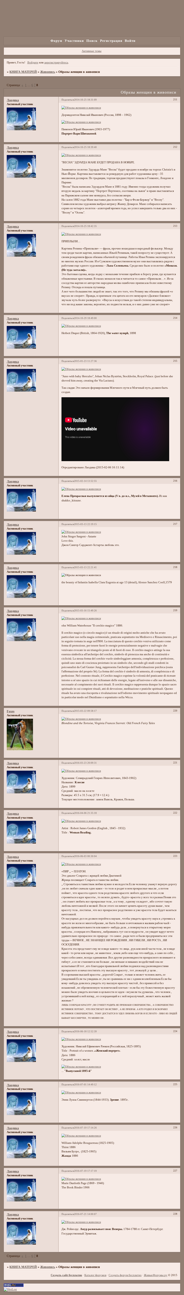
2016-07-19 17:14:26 (85, 1127)
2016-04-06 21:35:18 (85, 813)
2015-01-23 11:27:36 (85, 361)
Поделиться (67, 99)
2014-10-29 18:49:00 (85, 318)
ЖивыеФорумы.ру (155, 1275)
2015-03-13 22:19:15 (85, 524)
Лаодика (13, 100)
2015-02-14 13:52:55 (85, 481)
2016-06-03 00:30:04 (85, 856)
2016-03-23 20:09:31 (85, 762)
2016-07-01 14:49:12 (85, 1084)
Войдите (32, 62)
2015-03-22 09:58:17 (85, 710)
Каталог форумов (95, 1275)
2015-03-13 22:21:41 (85, 567)
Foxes (10, 711)
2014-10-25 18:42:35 (85, 226)
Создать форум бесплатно (125, 1275)
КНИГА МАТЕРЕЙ (23, 72)
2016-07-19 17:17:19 (85, 1170)
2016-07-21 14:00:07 (85, 1214)
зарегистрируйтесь (56, 62)
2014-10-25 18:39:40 (85, 147)
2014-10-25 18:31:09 (85, 99)
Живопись (47, 72)
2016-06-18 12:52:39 (85, 1031)
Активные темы (91, 51)
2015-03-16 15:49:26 (85, 610)
